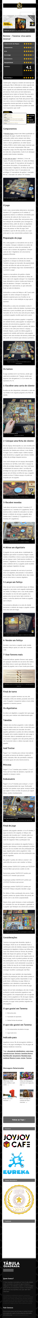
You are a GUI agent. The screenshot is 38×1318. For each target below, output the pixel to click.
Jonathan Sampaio (28, 1300)
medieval (6, 1058)
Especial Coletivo (22, 1297)
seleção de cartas (14, 1303)
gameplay (25, 1298)
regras (16, 1301)
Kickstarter (5, 1301)
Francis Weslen (10, 1298)
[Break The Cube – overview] (10, 1097)
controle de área (8, 1053)
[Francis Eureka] (16, 1173)
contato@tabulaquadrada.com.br (20, 1315)
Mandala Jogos (26, 1056)
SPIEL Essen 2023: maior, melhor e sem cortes (9, 1083)
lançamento (17, 1056)
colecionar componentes (24, 1295)
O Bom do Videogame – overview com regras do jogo (27, 1083)
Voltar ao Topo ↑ (19, 1120)
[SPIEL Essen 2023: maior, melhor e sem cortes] (10, 1079)
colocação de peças (7, 1297)
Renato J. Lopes (15, 1058)
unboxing (29, 1303)
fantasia (18, 1053)
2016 (4, 1295)
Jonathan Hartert (27, 1053)
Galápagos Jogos (19, 1298)
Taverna (29, 1058)
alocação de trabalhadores (16, 1051)
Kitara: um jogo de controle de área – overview (25, 1100)
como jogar (29, 1051)
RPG (9, 1303)
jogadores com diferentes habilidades (14, 1300)
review (23, 1058)
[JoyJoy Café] (16, 1147)
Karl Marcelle (7, 1056)
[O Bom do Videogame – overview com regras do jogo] (27, 1079)
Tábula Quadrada (23, 1303)
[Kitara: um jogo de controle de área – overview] (27, 1097)
